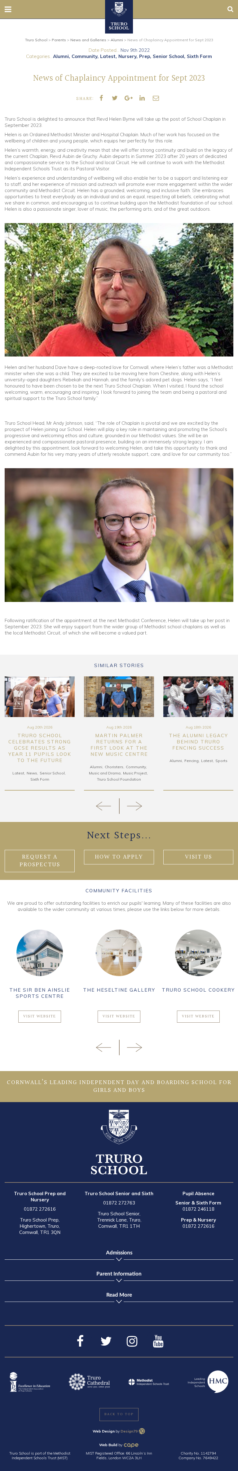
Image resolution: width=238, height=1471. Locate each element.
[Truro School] (119, 8)
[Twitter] (106, 1341)
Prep (144, 56)
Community (84, 56)
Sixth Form (199, 56)
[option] (40, 733)
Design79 (129, 1431)
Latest (108, 56)
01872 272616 (40, 1209)
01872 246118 (198, 1209)
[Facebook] (80, 1341)
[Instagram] (132, 1341)
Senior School (168, 56)
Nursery (127, 56)
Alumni (61, 56)
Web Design (104, 1431)
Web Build (108, 1444)
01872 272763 (119, 1203)
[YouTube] (158, 1341)
